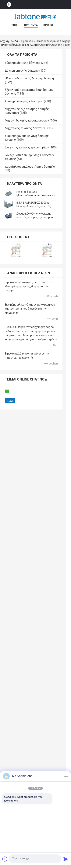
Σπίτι (14, 25)
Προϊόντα (31, 25)
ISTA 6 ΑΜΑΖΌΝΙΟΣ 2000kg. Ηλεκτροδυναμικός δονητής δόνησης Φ (33, 206)
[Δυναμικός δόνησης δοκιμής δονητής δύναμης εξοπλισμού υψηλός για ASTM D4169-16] (8, 215)
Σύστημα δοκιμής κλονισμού (24, 101)
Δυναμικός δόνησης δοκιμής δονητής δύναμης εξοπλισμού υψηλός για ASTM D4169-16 (34, 217)
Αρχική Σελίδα (9, 41)
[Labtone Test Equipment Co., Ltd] (35, 16)
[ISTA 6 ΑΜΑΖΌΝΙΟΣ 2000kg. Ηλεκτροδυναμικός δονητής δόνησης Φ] (8, 204)
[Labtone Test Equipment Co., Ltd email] (9, 391)
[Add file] (5, 859)
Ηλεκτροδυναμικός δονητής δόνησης (30, 78)
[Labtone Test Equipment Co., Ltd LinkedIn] (9, 4)
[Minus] (65, 776)
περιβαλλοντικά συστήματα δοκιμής (30, 166)
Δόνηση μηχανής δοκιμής (22, 70)
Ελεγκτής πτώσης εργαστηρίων (27, 147)
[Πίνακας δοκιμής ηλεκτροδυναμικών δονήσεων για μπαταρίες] (8, 193)
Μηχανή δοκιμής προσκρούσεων (27, 120)
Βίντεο (48, 25)
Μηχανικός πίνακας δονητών (25, 128)
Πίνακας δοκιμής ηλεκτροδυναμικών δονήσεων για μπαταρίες (36, 195)
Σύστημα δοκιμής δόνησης (22, 63)
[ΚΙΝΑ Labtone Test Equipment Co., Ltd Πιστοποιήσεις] (15, 250)
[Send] (66, 859)
